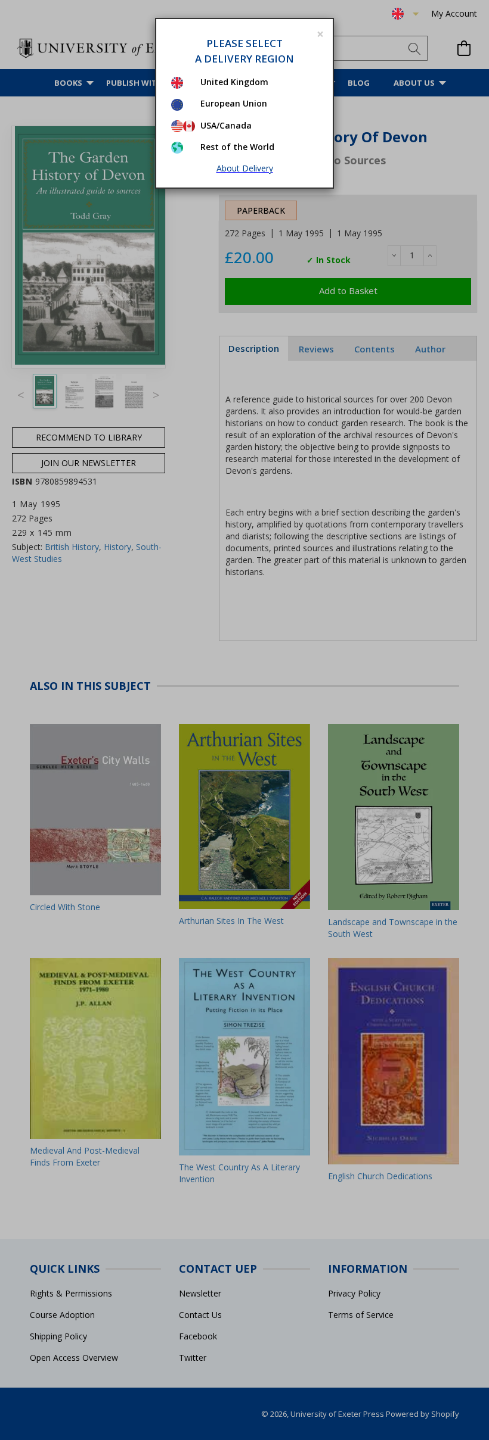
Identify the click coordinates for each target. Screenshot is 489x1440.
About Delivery (244, 168)
